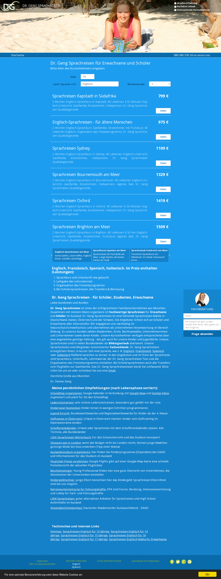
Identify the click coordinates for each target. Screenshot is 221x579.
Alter (73, 77)
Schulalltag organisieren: (66, 393)
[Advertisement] (18, 110)
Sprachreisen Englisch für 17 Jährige (84, 539)
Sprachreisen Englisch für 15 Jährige (84, 535)
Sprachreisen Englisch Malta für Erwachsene (137, 539)
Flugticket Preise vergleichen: (69, 461)
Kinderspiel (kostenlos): (65, 408)
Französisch (143, 351)
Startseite (17, 55)
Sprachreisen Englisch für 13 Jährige (86, 531)
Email (111, 370)
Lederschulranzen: (62, 402)
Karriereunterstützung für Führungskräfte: (78, 489)
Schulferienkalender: (63, 428)
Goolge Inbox (160, 393)
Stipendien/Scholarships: (66, 508)
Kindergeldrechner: (62, 480)
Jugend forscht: (60, 413)
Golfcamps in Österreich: (66, 418)
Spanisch (158, 351)
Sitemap (55, 531)
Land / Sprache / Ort (64, 84)
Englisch (128, 351)
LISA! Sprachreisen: (62, 498)
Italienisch (63, 355)
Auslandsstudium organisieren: (70, 452)
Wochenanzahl (136, 84)
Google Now (137, 393)
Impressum (42, 560)
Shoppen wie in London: (65, 442)
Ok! (208, 574)
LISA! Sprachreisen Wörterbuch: (70, 437)
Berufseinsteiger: (61, 470)
